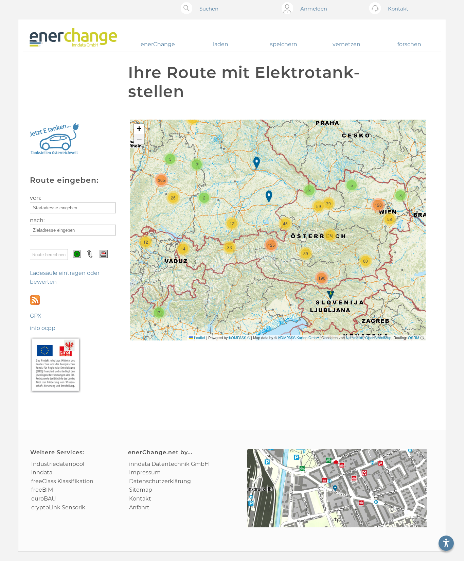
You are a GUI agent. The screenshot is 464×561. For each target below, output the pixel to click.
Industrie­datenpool (57, 464)
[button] (257, 164)
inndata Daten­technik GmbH (169, 464)
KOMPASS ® (239, 337)
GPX (35, 316)
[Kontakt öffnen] (376, 8)
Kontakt (140, 498)
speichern (283, 44)
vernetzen (346, 44)
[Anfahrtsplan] (336, 488)
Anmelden (313, 8)
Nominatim (354, 337)
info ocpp (42, 328)
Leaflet (199, 337)
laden (220, 44)
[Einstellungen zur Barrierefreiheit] (446, 543)
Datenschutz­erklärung (160, 481)
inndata (41, 472)
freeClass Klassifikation (62, 481)
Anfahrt (139, 507)
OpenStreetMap (378, 337)
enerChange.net (153, 452)
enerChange (158, 44)
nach (36, 220)
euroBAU (43, 498)
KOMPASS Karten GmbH (298, 337)
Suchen (208, 8)
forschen (409, 44)
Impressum (145, 472)
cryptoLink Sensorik (58, 507)
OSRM (413, 337)
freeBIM (42, 490)
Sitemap (140, 490)
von (35, 198)
